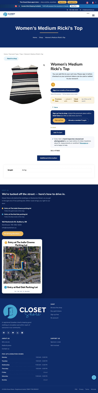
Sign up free (59, 120)
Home (35, 37)
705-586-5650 (73, 10)
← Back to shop (11, 58)
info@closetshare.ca (88, 10)
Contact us (5, 349)
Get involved (55, 345)
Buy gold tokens (56, 311)
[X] (8, 332)
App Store (62, 2)
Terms (87, 389)
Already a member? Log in (77, 120)
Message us (84, 143)
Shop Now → (74, 6)
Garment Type (13, 54)
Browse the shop (56, 307)
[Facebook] (4, 332)
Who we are (6, 342)
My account (54, 318)
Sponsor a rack (56, 342)
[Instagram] (22, 332)
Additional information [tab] (48, 158)
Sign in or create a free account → (65, 90)
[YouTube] (13, 332)
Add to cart (57, 132)
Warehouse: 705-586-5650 (12, 225)
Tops (21, 54)
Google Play (72, 2)
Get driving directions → (12, 234)
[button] (44, 65)
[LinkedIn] (17, 332)
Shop (41, 37)
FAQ (76, 389)
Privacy (81, 389)
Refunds (93, 389)
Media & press (6, 345)
